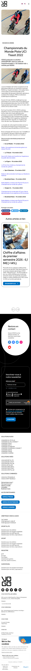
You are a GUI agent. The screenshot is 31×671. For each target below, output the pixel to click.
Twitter (15, 211)
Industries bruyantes (7, 559)
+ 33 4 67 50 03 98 (6, 604)
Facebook (6, 211)
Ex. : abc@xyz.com (11, 388)
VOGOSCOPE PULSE (7, 470)
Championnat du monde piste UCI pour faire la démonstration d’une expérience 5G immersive (15, 192)
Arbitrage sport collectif (8, 521)
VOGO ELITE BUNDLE (8, 477)
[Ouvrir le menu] (29, 4)
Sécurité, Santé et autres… (9, 560)
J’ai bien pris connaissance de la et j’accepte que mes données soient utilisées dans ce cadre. (15, 412)
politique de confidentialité (15, 411)
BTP (2, 554)
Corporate (16, 396)
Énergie (3, 556)
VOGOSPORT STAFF (7, 462)
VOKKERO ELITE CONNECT (9, 442)
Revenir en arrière (8, 43)
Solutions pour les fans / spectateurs (11, 535)
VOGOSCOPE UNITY (7, 467)
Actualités (4, 487)
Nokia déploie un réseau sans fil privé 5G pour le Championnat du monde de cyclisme (14, 183)
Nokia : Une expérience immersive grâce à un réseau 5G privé (14, 148)
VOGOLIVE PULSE (7, 465)
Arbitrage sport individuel (8, 523)
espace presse (8, 497)
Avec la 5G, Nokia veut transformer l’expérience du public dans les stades (15, 157)
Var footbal (4, 519)
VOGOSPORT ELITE (7, 460)
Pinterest (6, 214)
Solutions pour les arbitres (8, 530)
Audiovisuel (16, 394)
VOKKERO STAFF (6, 443)
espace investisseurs (10, 502)
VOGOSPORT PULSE (7, 463)
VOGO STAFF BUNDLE (8, 479)
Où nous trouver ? (6, 484)
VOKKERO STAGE (6, 451)
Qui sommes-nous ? (7, 482)
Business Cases (5, 489)
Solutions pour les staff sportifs (10, 533)
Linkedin (24, 211)
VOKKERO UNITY (6, 445)
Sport (9, 394)
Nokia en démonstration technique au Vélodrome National (15, 174)
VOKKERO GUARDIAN (8, 447)
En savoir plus (12, 284)
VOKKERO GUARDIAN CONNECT (11, 448)
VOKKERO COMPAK (7, 453)
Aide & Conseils (5, 486)
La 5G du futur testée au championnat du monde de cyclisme (13, 165)
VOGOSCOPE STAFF (7, 468)
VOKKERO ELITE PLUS (8, 440)
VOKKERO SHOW (6, 450)
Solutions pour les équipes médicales (11, 531)
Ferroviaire (4, 557)
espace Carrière (9, 507)
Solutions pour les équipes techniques (12, 568)
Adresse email (10, 381)
